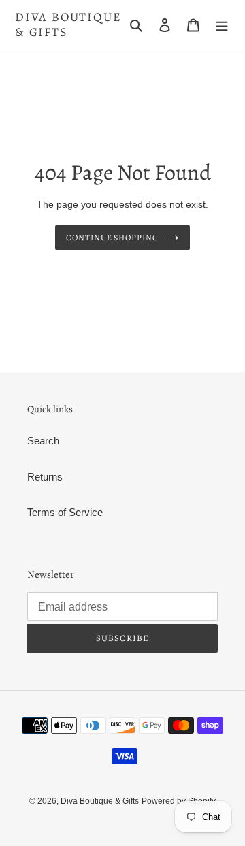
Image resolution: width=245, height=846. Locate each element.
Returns (45, 477)
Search (43, 440)
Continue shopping (112, 237)
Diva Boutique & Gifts (68, 24)
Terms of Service (65, 512)
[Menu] (222, 24)
